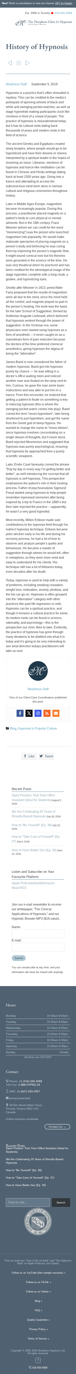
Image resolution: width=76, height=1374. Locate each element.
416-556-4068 (63, 13)
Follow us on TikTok (37, 1282)
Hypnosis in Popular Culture (37, 728)
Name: (16, 927)
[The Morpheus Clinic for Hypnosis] (44, 22)
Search (61, 1202)
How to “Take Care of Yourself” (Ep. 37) (30, 1177)
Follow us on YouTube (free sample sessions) (37, 1272)
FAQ (37, 1310)
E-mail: (16, 940)
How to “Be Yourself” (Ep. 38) (32, 825)
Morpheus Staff (16, 84)
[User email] (55, 714)
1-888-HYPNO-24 (29, 1084)
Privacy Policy (37, 1329)
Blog (13, 728)
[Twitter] (29, 714)
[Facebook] (20, 714)
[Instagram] (38, 714)
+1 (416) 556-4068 (30, 1081)
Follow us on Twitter (37, 1291)
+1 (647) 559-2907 (28, 1091)
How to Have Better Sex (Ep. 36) (34, 850)
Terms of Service (37, 1338)
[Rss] (46, 714)
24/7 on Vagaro (63, 3)
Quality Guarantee (37, 1319)
